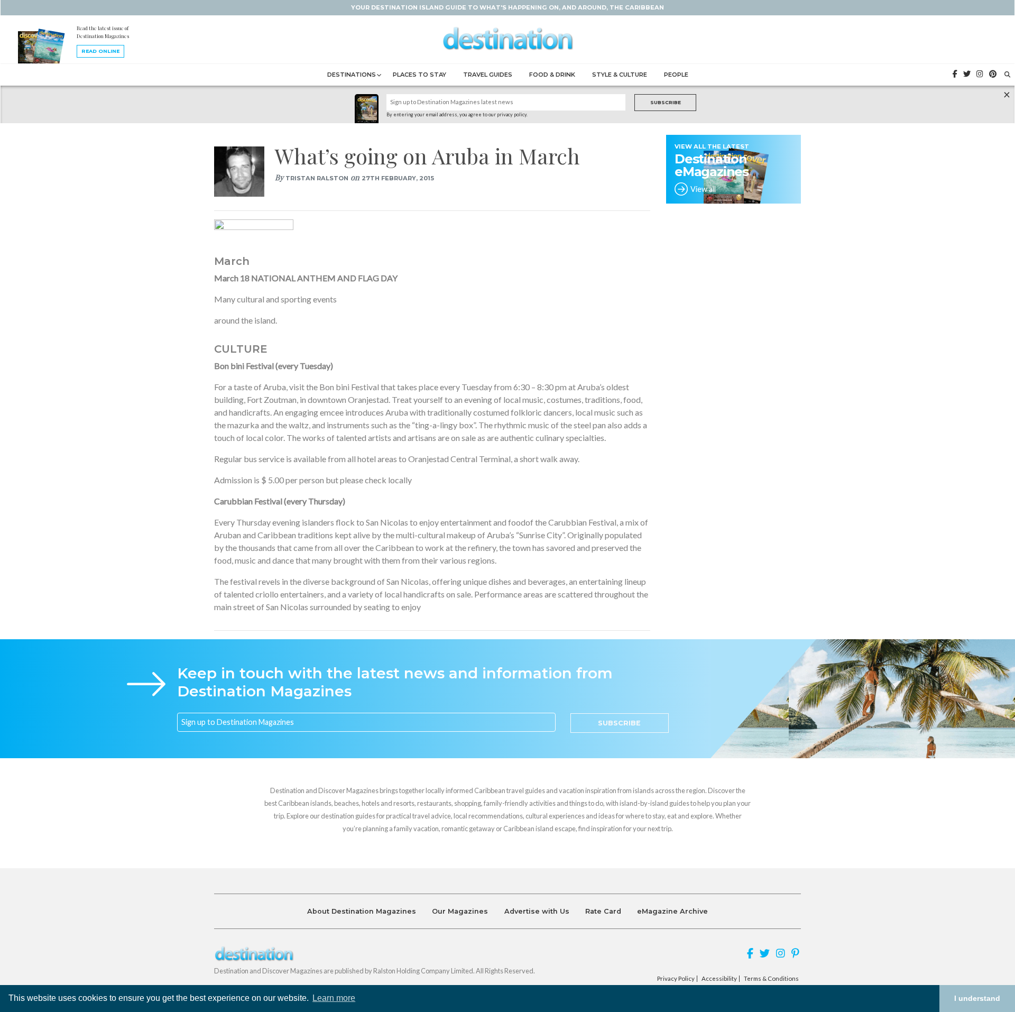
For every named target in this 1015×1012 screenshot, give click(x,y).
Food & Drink (552, 74)
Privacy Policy (676, 979)
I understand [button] (977, 998)
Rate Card (603, 911)
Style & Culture (619, 74)
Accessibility (719, 979)
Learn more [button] (333, 997)
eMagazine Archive (672, 911)
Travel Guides (487, 74)
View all (703, 189)
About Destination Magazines (361, 911)
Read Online (100, 51)
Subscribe (665, 102)
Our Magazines (460, 911)
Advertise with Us (536, 911)
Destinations (351, 74)
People (676, 74)
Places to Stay (419, 74)
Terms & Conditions (771, 979)
